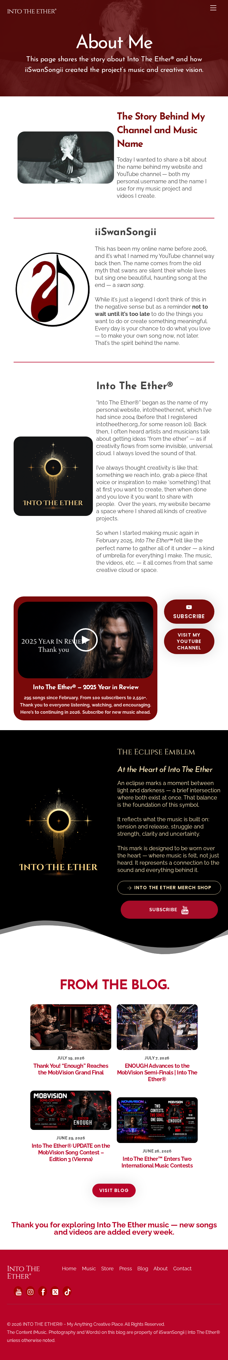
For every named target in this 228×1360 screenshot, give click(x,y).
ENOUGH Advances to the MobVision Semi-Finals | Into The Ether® (157, 1072)
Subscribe (189, 616)
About (160, 1268)
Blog (142, 1268)
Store (107, 1268)
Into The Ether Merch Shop (173, 887)
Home (69, 1268)
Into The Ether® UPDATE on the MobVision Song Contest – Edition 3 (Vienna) (71, 1152)
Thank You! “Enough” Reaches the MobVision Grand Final (70, 1069)
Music (89, 1268)
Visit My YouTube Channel (189, 641)
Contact (182, 1268)
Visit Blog (114, 1190)
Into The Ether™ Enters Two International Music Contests (157, 1162)
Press (125, 1268)
